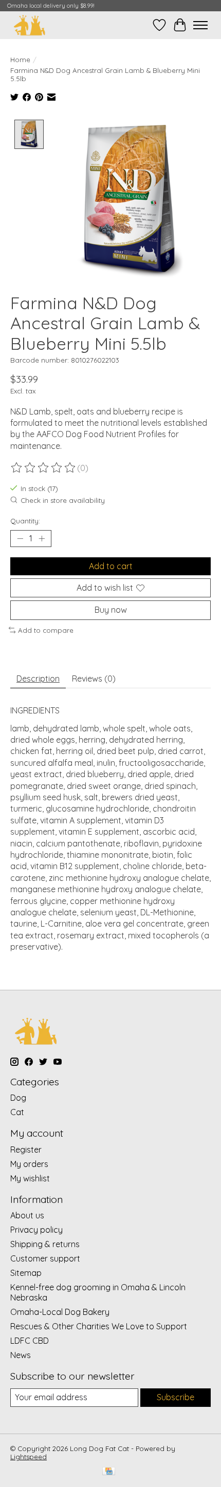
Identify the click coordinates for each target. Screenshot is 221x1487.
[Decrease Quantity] (20, 538)
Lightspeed (28, 1457)
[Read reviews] (43, 468)
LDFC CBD (29, 1340)
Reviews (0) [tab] (94, 678)
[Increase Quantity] (41, 538)
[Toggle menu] (200, 25)
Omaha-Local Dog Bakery (59, 1312)
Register (26, 1149)
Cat (17, 1112)
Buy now (111, 610)
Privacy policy (36, 1230)
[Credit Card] (108, 1472)
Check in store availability (63, 500)
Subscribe (175, 1397)
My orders (29, 1164)
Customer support (45, 1258)
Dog (18, 1098)
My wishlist (30, 1178)
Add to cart (111, 566)
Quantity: (25, 521)
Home (20, 59)
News (20, 1355)
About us (27, 1215)
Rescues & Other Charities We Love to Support (98, 1326)
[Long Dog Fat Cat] (29, 24)
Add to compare (45, 630)
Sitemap (26, 1273)
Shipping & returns (45, 1244)
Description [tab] (38, 678)
